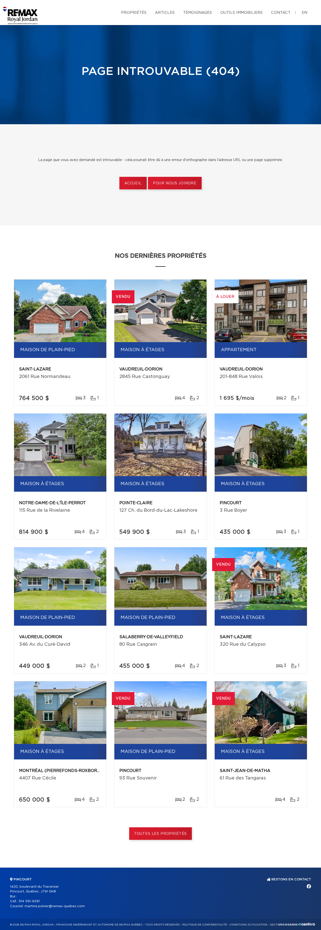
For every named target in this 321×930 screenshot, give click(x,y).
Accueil (133, 183)
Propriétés (133, 13)
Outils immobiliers (241, 13)
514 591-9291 (29, 901)
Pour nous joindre (175, 183)
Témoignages (197, 13)
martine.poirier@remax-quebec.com (55, 906)
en (304, 13)
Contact (280, 13)
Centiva (307, 924)
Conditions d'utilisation (248, 924)
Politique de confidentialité (204, 924)
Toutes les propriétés (160, 834)
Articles (165, 13)
